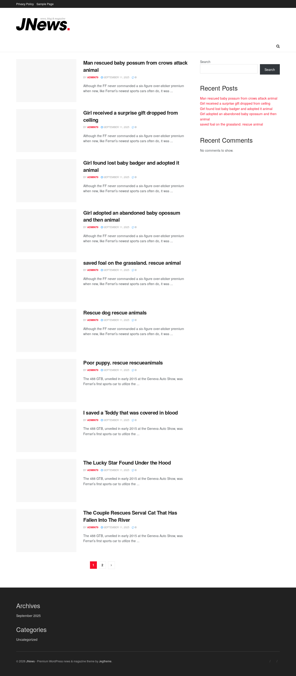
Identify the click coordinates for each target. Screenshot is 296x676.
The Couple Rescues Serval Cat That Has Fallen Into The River (130, 516)
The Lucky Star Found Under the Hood (127, 462)
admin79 (92, 77)
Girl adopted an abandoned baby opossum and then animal (131, 216)
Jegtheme (105, 661)
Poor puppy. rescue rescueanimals (123, 362)
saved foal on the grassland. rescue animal (132, 262)
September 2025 (28, 615)
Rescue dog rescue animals (115, 312)
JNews (30, 661)
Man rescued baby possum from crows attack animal (135, 66)
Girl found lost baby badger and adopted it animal (131, 166)
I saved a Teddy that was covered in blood (130, 412)
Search (205, 61)
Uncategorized (26, 639)
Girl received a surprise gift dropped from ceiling (130, 116)
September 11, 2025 (116, 77)
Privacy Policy (25, 4)
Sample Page (45, 4)
